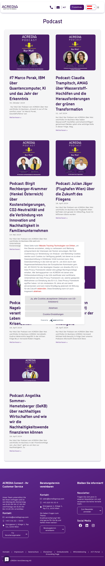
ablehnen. (37, 291)
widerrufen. (42, 288)
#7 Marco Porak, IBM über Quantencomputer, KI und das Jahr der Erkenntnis (27, 88)
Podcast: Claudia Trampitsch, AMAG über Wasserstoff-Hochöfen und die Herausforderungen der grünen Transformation (73, 94)
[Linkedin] (87, 525)
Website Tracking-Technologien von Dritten (57, 246)
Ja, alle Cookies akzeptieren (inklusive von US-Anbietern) (53, 300)
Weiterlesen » (15, 117)
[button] (98, 7)
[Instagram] (93, 525)
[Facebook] (80, 525)
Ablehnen (53, 308)
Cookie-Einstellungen (53, 314)
